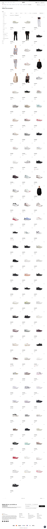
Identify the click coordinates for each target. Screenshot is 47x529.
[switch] (29, 13)
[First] (3, 498)
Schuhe (8, 4)
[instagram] (2, 521)
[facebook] (8, 521)
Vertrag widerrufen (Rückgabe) (31, 516)
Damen (3, 2)
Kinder (8, 2)
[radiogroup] (35, 504)
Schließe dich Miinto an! (22, 517)
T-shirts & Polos (4, 34)
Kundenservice (29, 518)
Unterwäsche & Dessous (5, 38)
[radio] (25, 504)
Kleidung (5, 4)
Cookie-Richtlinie (39, 517)
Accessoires (13, 4)
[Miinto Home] (23, 2)
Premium (21, 4)
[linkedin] (4, 521)
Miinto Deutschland (5, 514)
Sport (16, 4)
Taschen (10, 4)
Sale (2, 4)
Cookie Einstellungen (39, 518)
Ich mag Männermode (35, 504)
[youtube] (6, 521)
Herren (6, 2)
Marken (18, 4)
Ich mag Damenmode (28, 504)
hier (30, 508)
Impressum (38, 516)
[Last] (43, 498)
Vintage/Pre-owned (25, 4)
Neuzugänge (29, 4)
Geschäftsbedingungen (30, 517)
